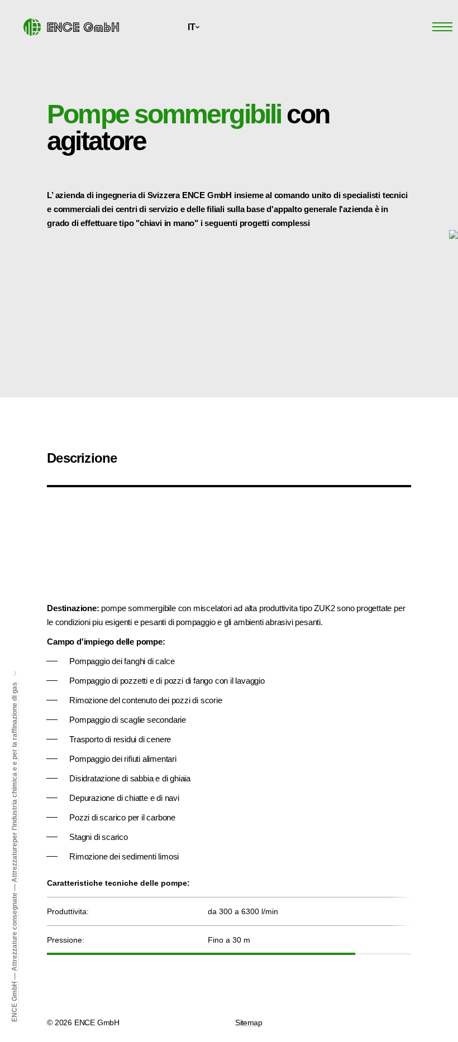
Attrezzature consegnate (14, 931)
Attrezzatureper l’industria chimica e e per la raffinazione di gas (14, 782)
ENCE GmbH (14, 1001)
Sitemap (248, 1022)
